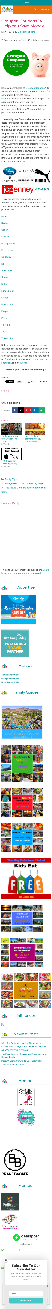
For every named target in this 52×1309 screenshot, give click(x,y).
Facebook (6, 362)
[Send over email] (42, 410)
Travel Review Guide (10, 675)
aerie (4, 216)
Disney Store (8, 243)
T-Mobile (5, 324)
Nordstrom (7, 304)
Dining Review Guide (10, 678)
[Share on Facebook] (15, 410)
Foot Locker (7, 250)
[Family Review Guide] (7, 10)
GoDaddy (6, 257)
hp (2, 263)
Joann (4, 277)
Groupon (5, 98)
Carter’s (5, 236)
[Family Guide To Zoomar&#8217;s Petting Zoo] (35, 429)
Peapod (5, 311)
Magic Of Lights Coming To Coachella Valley (21, 1061)
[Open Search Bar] (34, 10)
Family (8, 479)
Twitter (23, 362)
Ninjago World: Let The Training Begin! (24, 483)
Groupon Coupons (35, 88)
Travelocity (7, 338)
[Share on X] (21, 410)
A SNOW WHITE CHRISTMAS (14, 1050)
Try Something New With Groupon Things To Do (10, 439)
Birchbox (5, 223)
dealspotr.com (26, 1244)
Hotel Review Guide (10, 682)
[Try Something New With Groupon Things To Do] (11, 429)
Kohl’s (14, 133)
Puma (4, 318)
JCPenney (6, 270)
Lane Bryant (7, 291)
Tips (14, 479)
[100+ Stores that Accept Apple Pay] (11, 454)
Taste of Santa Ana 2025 (12, 1064)
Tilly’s (4, 331)
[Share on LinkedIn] (35, 410)
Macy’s (4, 297)
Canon (4, 229)
